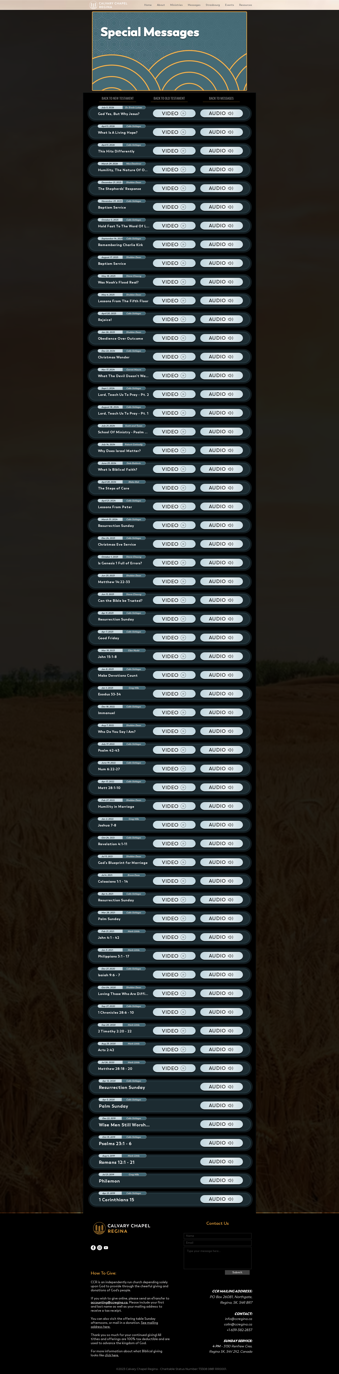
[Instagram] (99, 1247)
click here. (112, 1355)
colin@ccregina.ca (238, 1324)
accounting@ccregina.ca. (109, 1302)
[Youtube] (105, 1247)
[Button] (170, 1086)
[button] (161, 5)
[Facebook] (93, 1247)
